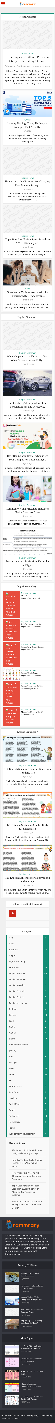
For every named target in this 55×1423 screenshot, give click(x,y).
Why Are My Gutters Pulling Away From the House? (31, 1321)
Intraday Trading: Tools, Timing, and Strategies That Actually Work (27, 1163)
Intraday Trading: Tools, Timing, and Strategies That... (32, 1298)
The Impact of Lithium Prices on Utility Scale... (32, 1287)
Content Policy (46, 1415)
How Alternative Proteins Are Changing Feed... (32, 1310)
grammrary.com (42, 66)
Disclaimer (21, 1415)
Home (4, 1415)
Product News (27, 53)
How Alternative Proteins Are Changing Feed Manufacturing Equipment (26, 1175)
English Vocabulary (28, 593)
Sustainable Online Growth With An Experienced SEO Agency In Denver (27, 1204)
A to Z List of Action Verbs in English (32, 1372)
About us (12, 1415)
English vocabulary (26, 586)
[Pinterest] (12, 913)
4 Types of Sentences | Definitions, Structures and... (31, 1385)
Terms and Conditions (10, 1418)
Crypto (27, 120)
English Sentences (26, 731)
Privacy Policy (32, 1415)
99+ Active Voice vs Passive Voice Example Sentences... (31, 1347)
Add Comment (23, 66)
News (27, 289)
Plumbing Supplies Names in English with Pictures (32, 1397)
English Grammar (26, 317)
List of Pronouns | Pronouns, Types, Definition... (31, 1360)
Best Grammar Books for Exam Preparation (30, 1274)
